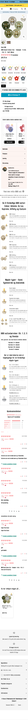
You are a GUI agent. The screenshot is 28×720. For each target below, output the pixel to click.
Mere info (11, 221)
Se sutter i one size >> (14, 403)
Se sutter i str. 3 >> (14, 392)
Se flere (3, 85)
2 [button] (11, 511)
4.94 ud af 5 (18, 415)
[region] (14, 133)
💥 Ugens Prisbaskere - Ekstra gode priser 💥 (14, 5)
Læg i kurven (9, 142)
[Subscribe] (25, 669)
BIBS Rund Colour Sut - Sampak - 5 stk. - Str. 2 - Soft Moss (7, 607)
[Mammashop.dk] (14, 8)
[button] (25, 9)
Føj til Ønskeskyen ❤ (15, 95)
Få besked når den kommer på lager (14, 90)
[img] (6, 436)
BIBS (5, 47)
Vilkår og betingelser (15, 675)
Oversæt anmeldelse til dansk (9, 464)
